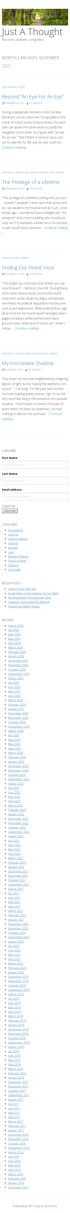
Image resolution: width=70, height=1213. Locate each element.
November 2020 (18, 928)
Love (4, 87)
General (13, 534)
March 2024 (15, 753)
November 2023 (18, 770)
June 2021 (14, 898)
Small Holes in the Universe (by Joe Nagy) (33, 593)
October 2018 (17, 1038)
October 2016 (17, 1143)
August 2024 (16, 731)
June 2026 (14, 634)
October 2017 (17, 1091)
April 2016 (14, 1170)
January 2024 (16, 762)
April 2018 (14, 1064)
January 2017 (16, 1130)
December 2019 (18, 977)
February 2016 (17, 1178)
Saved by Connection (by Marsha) (29, 602)
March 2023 (15, 805)
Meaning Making (16, 87)
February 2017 (17, 1126)
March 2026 (15, 647)
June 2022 (14, 845)
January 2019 (16, 1025)
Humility (19, 353)
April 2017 (14, 1117)
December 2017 (18, 1082)
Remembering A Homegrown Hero (29, 597)
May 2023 (14, 797)
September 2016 (18, 1148)
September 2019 (18, 990)
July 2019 (13, 999)
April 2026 (14, 643)
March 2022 (15, 858)
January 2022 (16, 867)
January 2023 (16, 814)
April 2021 (14, 906)
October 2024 (17, 722)
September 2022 (18, 832)
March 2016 (15, 1174)
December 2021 (18, 871)
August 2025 (16, 678)
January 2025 (16, 709)
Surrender (14, 569)
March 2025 (15, 700)
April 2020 (14, 959)
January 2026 (16, 656)
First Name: (10, 458)
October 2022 (17, 827)
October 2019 (17, 985)
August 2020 (16, 941)
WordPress (50, 1206)
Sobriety (25, 258)
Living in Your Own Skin (22, 589)
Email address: (12, 489)
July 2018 (13, 1051)
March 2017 (15, 1121)
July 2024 (13, 735)
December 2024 (18, 713)
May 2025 (14, 691)
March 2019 (15, 1016)
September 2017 (18, 1095)
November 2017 (18, 1086)
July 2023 (13, 788)
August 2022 (16, 836)
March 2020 (15, 963)
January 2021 (16, 920)
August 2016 (16, 1152)
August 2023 (16, 783)
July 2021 (13, 893)
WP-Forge (34, 1206)
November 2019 (18, 981)
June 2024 (14, 740)
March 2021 (15, 911)
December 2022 (18, 819)
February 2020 (17, 968)
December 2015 (18, 1187)
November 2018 (18, 1034)
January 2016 (16, 1183)
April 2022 (14, 854)
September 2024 (18, 726)
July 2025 (13, 683)
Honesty (19, 172)
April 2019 (14, 1012)
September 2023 (18, 779)
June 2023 (14, 792)
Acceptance (8, 172)
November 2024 (18, 718)
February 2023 (17, 810)
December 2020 (18, 924)
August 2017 (16, 1099)
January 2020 (16, 972)
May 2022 (14, 849)
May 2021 (14, 902)
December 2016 (18, 1135)
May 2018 (14, 1060)
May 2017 (14, 1113)
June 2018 (14, 1056)
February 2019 (17, 1020)
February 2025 (17, 704)
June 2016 (14, 1161)
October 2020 (17, 933)
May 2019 (14, 1007)
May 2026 (14, 639)
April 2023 (14, 801)
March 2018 (15, 1069)
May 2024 (14, 744)
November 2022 (18, 823)
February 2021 (17, 915)
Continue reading (15, 147)
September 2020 (18, 937)
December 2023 (18, 766)
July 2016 (13, 1157)
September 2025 (18, 674)
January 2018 (16, 1078)
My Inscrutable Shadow (27, 363)
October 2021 (17, 880)
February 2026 (17, 652)
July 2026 (13, 630)
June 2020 (14, 950)
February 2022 (17, 862)
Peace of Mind (56, 172)
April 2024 (14, 748)
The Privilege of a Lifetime (31, 182)
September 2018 (18, 1042)
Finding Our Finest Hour (28, 267)
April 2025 (14, 696)
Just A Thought (32, 31)
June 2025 (14, 687)
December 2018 (18, 1029)
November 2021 (18, 876)
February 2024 (17, 757)
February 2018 (17, 1073)
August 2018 (16, 1047)
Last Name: (10, 474)
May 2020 (14, 955)
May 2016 (14, 1165)
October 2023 (17, 775)
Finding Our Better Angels (24, 606)
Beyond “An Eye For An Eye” (33, 96)
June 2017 (14, 1108)
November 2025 (18, 665)
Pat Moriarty (35, 103)
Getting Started (17, 539)
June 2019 (14, 1003)
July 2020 (13, 946)
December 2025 (18, 661)
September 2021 (18, 884)
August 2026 (16, 625)
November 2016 (18, 1139)
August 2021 (16, 889)
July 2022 (13, 841)
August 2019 (16, 994)
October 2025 (17, 669)
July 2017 (13, 1104)
